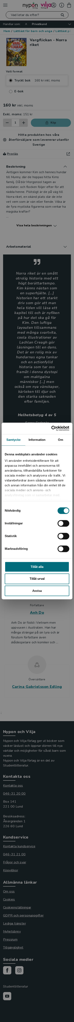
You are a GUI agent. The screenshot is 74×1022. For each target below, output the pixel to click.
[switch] (63, 523)
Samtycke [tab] (13, 439)
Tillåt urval (37, 579)
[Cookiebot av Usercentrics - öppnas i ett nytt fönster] (52, 428)
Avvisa (37, 590)
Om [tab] (60, 439)
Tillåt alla (37, 566)
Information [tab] (37, 439)
